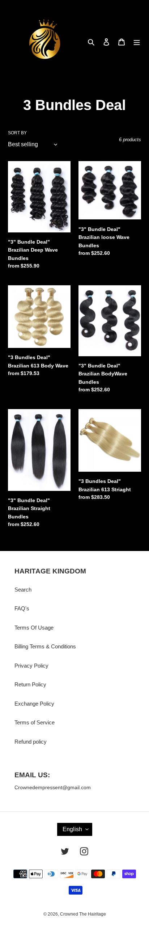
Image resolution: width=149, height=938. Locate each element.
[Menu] (136, 42)
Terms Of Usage (34, 627)
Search (22, 589)
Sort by (17, 132)
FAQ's (21, 608)
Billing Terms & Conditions (45, 646)
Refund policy (30, 742)
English (72, 829)
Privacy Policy (31, 666)
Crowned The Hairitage (83, 914)
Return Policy (30, 684)
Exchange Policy (34, 704)
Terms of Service (34, 722)
